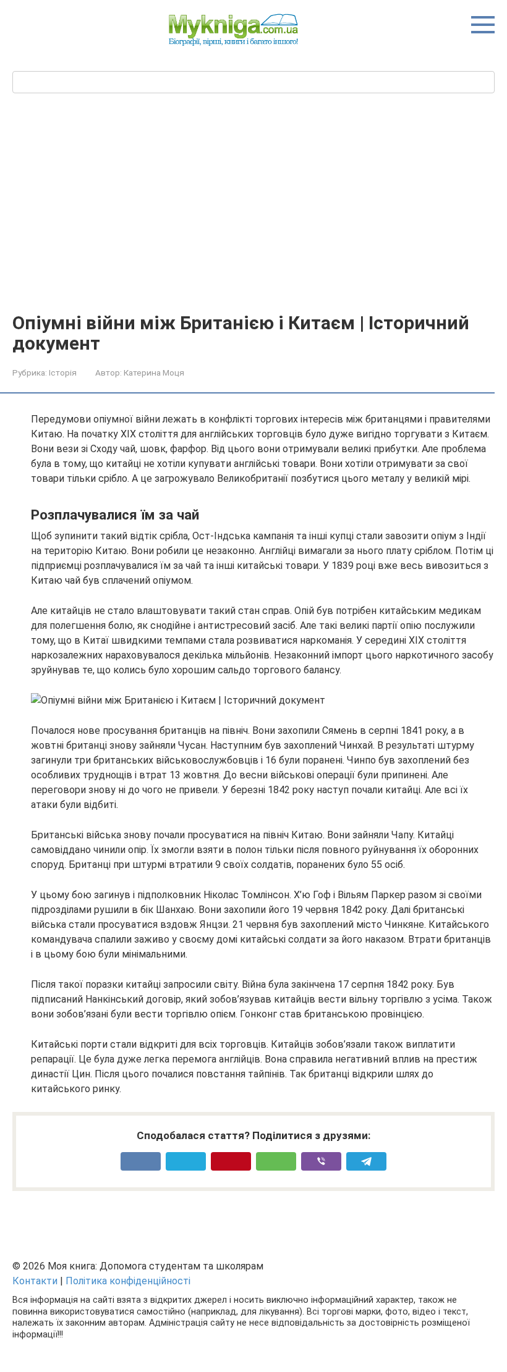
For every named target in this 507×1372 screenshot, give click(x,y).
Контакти (35, 1281)
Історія (63, 372)
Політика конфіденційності (128, 1281)
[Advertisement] (253, 219)
